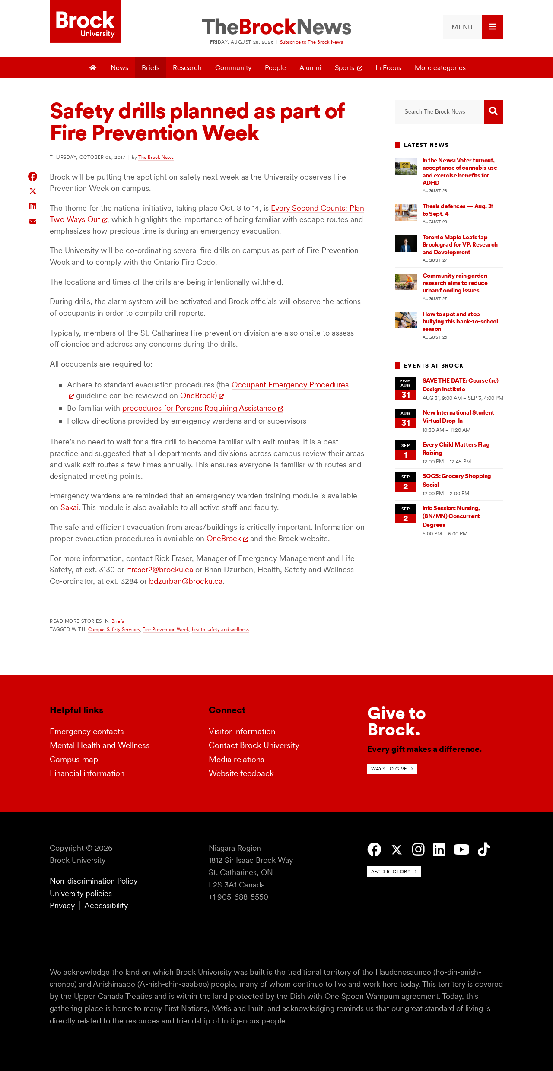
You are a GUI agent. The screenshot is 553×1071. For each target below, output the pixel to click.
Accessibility (106, 905)
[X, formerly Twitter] (397, 850)
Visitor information (242, 731)
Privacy (62, 905)
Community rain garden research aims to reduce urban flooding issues (455, 283)
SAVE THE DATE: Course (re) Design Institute (461, 385)
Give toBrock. (396, 721)
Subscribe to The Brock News (311, 42)
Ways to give (389, 769)
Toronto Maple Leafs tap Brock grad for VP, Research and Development (460, 244)
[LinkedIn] (439, 849)
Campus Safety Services (114, 629)
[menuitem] (473, 27)
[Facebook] (374, 849)
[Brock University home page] (85, 22)
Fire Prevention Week (166, 629)
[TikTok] (484, 849)
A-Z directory (390, 871)
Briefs (150, 67)
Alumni (310, 67)
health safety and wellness (220, 629)
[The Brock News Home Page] (276, 27)
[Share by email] (33, 220)
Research (187, 67)
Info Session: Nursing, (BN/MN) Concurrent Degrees (451, 516)
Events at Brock (434, 365)
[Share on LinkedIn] (33, 205)
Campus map (74, 759)
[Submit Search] (493, 112)
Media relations (236, 759)
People (275, 67)
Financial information (87, 773)
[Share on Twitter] (33, 190)
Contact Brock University (254, 745)
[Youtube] (462, 849)
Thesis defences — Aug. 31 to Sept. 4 (458, 209)
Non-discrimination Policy (93, 880)
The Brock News (156, 157)
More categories (440, 67)
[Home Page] (93, 67)
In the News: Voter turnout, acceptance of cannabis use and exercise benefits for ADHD (460, 171)
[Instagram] (418, 849)
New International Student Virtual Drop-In (458, 417)
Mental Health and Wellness (100, 745)
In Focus (388, 67)
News (119, 67)
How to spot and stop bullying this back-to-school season (460, 321)
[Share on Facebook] (33, 176)
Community (233, 67)
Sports (344, 67)
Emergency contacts (87, 731)
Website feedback (241, 773)
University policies (81, 893)
